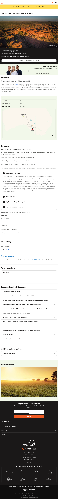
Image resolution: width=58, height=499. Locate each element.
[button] (29, 422)
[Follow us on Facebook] (27, 462)
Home (2, 11)
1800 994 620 (11, 56)
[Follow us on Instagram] (30, 462)
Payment (47, 486)
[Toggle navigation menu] (56, 2)
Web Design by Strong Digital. (29, 495)
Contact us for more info (29, 60)
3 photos (53, 45)
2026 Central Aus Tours (12, 11)
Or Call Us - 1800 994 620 (42, 73)
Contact (5, 430)
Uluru (16, 84)
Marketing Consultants (33, 497)
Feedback (30, 486)
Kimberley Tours (17, 6)
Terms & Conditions (21, 486)
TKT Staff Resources (38, 486)
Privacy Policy (12, 486)
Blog (3, 434)
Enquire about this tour (42, 71)
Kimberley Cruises (27, 6)
